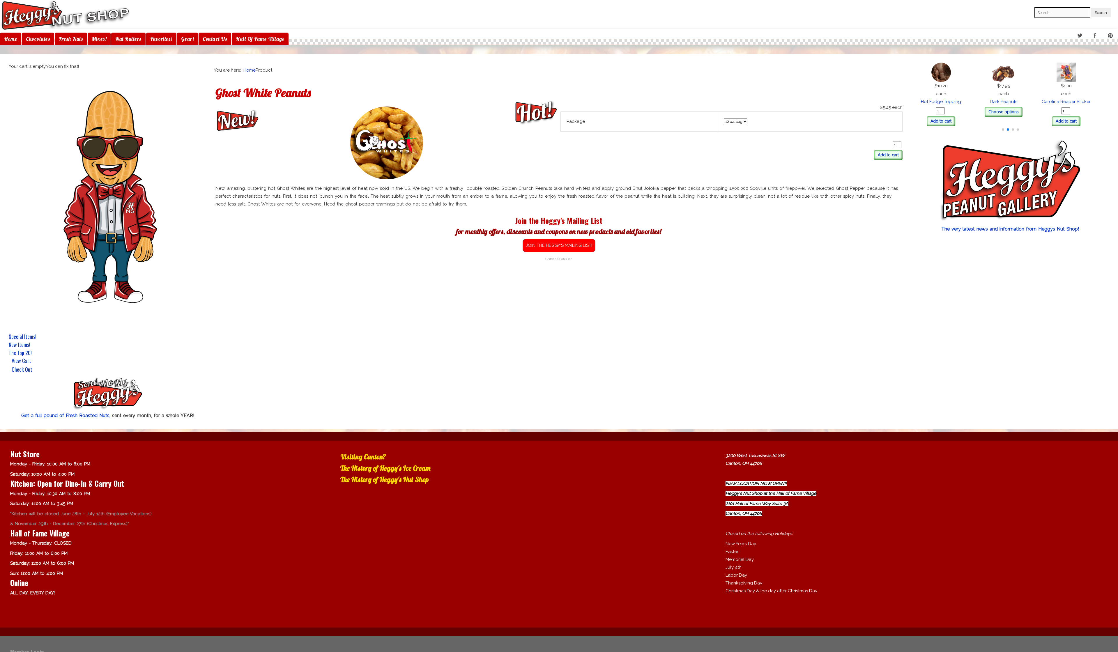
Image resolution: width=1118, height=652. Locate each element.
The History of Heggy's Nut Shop (384, 479)
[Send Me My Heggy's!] (108, 394)
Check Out (22, 370)
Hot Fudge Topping (1010, 101)
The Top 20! (20, 353)
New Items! (19, 344)
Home (10, 39)
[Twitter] (1080, 36)
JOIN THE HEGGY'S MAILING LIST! (559, 245)
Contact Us (215, 39)
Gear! (187, 39)
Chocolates (38, 39)
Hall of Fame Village (260, 39)
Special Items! (22, 336)
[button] (1003, 129)
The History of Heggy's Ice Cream (385, 468)
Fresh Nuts (71, 39)
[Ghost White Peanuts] (386, 142)
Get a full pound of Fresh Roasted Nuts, (66, 415)
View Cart (21, 361)
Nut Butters (128, 39)
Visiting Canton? (363, 456)
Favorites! (161, 39)
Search (1041, 3)
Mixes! (99, 39)
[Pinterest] (1111, 36)
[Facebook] (1095, 36)
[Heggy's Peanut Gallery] (1010, 181)
